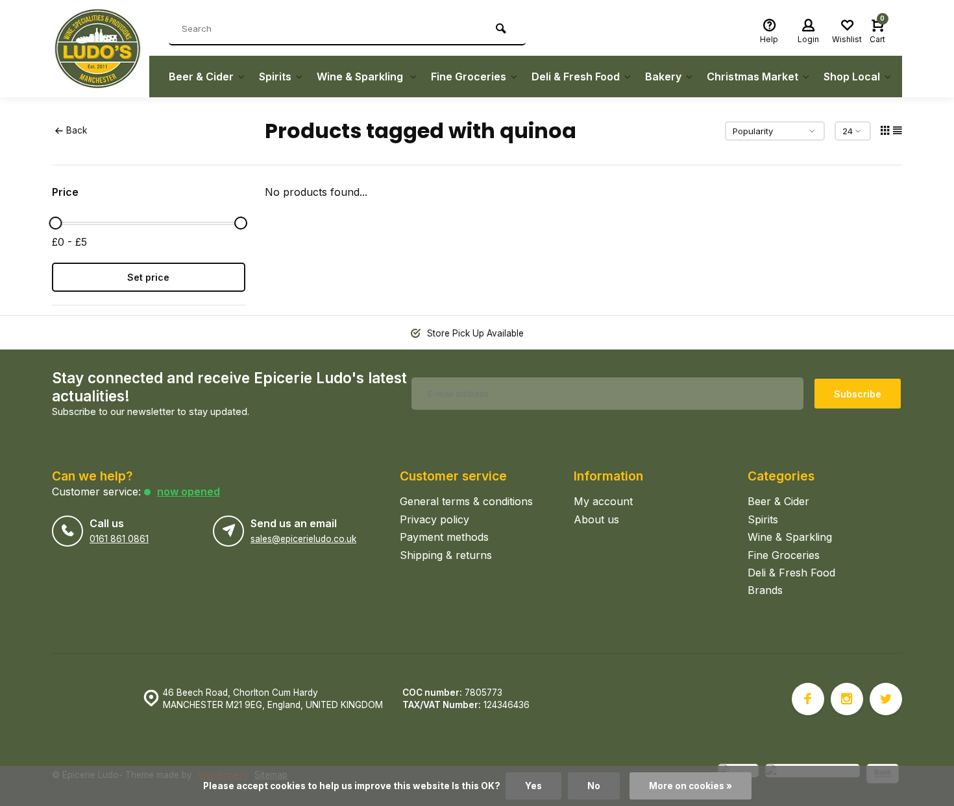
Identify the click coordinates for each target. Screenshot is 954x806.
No (593, 786)
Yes (533, 786)
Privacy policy (434, 519)
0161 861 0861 (119, 539)
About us (596, 519)
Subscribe (857, 393)
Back (76, 130)
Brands (765, 590)
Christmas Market (752, 76)
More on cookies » (690, 786)
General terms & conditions (466, 501)
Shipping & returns (446, 555)
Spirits (275, 76)
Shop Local (852, 76)
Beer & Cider (201, 76)
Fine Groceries (468, 76)
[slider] (55, 223)
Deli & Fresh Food (576, 76)
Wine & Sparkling (361, 76)
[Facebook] (808, 699)
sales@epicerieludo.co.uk (303, 539)
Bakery (663, 76)
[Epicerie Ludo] (100, 48)
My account (603, 501)
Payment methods (444, 536)
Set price (148, 277)
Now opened (188, 491)
